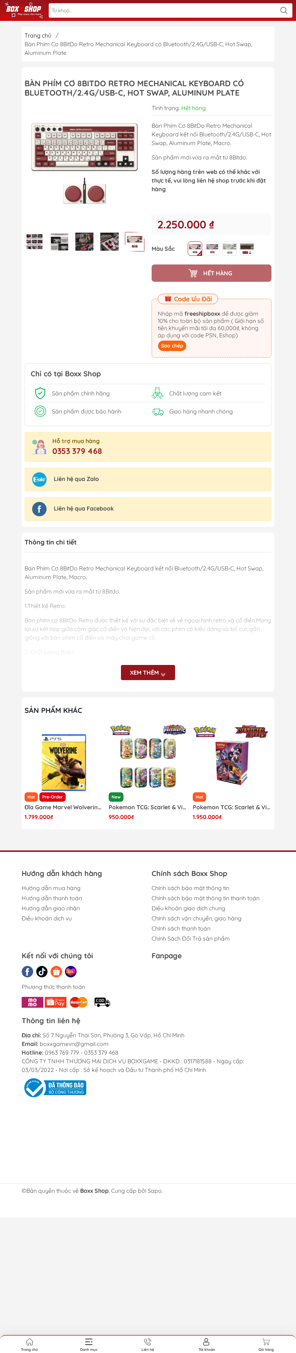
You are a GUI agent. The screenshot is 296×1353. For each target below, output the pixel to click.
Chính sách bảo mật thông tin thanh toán (206, 898)
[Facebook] (27, 971)
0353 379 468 (77, 451)
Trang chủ (38, 35)
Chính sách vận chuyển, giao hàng (196, 918)
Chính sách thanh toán (181, 928)
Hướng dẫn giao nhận (51, 908)
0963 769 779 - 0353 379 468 (81, 1052)
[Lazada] (71, 971)
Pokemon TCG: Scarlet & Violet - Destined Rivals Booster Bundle (148, 807)
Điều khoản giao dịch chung (188, 908)
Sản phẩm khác (53, 710)
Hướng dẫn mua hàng (51, 888)
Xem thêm (145, 672)
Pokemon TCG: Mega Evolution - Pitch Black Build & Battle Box (232, 807)
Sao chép (172, 345)
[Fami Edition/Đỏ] (195, 248)
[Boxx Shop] (23, 10)
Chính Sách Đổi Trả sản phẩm (191, 938)
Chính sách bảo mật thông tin (190, 888)
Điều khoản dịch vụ (47, 918)
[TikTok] (42, 971)
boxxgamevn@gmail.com (74, 1043)
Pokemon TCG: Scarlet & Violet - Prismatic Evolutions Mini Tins (64, 807)
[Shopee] (56, 971)
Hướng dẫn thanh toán (52, 898)
